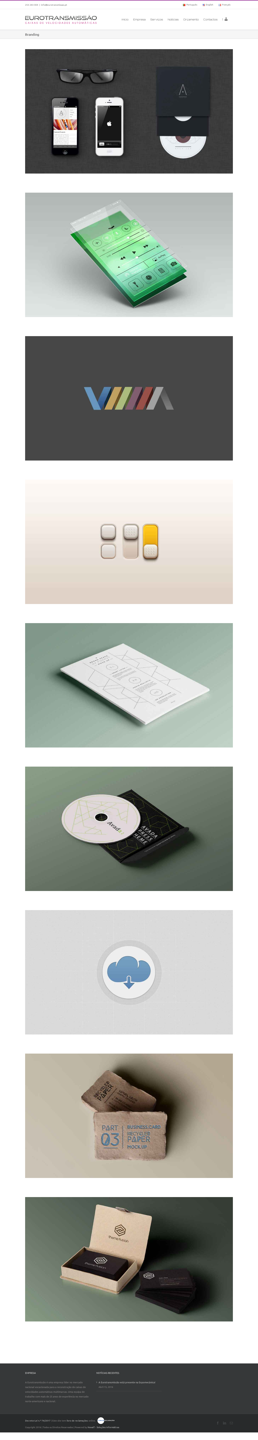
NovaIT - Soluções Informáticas (103, 1427)
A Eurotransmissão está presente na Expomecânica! (127, 1382)
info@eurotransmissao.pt (54, 4)
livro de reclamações (77, 1420)
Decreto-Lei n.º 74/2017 (37, 1420)
